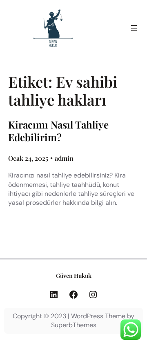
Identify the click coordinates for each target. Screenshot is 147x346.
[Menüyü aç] (134, 28)
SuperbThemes (73, 325)
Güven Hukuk (73, 275)
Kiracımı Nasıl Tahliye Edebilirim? (58, 131)
